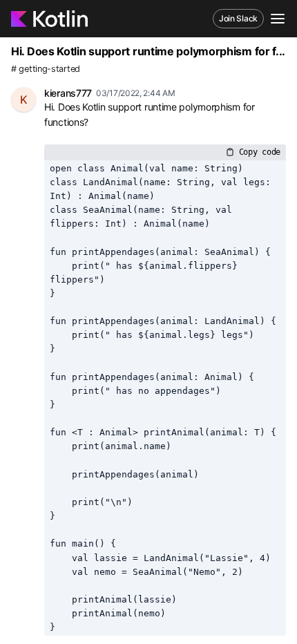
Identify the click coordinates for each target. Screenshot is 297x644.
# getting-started (45, 69)
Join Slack (238, 18)
